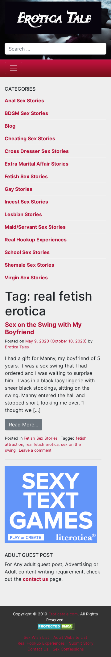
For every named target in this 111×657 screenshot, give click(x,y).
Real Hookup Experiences (36, 239)
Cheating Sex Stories (30, 138)
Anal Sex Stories (24, 100)
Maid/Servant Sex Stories (35, 227)
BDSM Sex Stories (26, 113)
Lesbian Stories (23, 214)
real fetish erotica (42, 444)
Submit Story (81, 643)
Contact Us (37, 649)
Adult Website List (70, 637)
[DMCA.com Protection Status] (56, 626)
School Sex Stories (27, 252)
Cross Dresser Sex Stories (37, 151)
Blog (10, 126)
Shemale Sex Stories (29, 265)
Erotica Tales (17, 347)
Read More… (23, 424)
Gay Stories (18, 189)
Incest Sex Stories (26, 202)
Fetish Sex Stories (26, 176)
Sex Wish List (36, 637)
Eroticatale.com (63, 614)
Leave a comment (35, 450)
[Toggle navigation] (13, 68)
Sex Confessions (68, 649)
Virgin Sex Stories (26, 277)
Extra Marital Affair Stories (36, 164)
